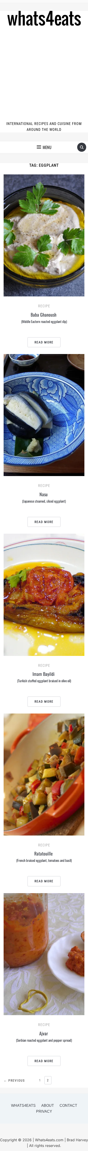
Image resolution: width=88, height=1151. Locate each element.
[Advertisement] (44, 74)
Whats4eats (23, 1105)
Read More (44, 342)
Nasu (44, 497)
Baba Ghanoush (44, 317)
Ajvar (44, 1036)
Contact (68, 1105)
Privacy (44, 1111)
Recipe (44, 306)
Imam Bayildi (44, 676)
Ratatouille (44, 856)
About (47, 1105)
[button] (44, 147)
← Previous (14, 1080)
